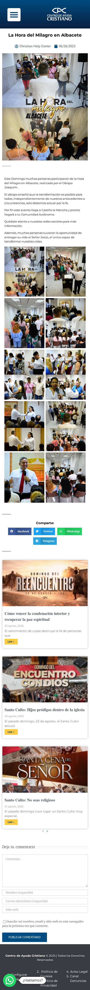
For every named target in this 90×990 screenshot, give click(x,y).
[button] (14, 14)
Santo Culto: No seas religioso (30, 800)
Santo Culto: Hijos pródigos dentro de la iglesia (45, 709)
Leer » (11, 641)
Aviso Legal (79, 972)
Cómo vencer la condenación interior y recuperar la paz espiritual (37, 616)
